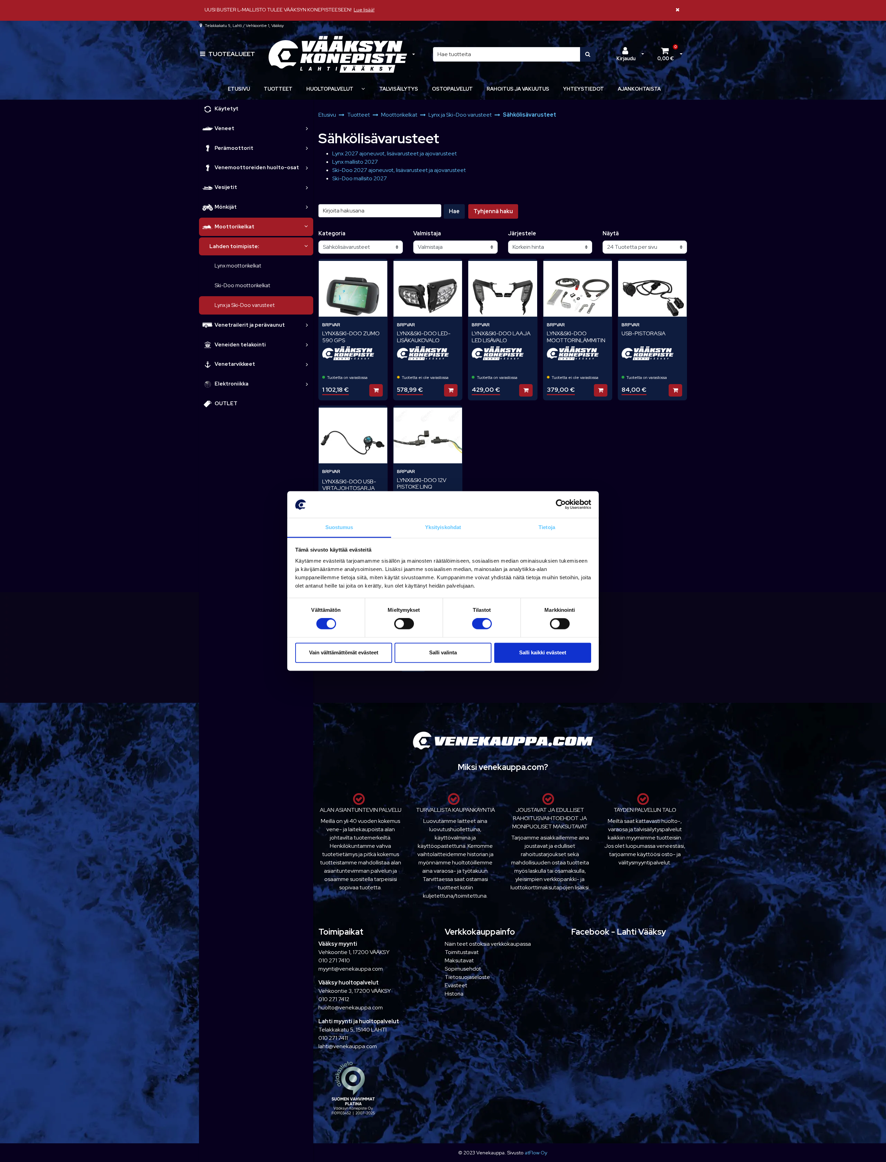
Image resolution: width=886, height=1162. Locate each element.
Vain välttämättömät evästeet (343, 652)
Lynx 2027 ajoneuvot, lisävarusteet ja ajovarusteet (394, 153)
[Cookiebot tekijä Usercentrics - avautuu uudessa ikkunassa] (561, 504)
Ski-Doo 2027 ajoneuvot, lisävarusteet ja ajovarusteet (399, 170)
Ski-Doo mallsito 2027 (359, 178)
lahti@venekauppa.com (347, 1046)
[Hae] (588, 54)
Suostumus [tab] (339, 527)
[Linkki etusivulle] (338, 54)
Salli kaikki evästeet (542, 652)
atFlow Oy (536, 1152)
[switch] (404, 623)
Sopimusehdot (463, 968)
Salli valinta (443, 652)
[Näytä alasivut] (363, 88)
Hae (454, 211)
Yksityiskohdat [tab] (443, 527)
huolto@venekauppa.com (350, 1007)
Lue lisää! (364, 9)
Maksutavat (459, 960)
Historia (454, 993)
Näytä (611, 233)
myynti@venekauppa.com (350, 968)
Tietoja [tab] (547, 527)
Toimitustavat (462, 952)
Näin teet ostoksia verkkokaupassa (488, 943)
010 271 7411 (333, 1038)
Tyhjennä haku (493, 211)
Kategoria (331, 233)
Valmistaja (427, 233)
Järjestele (522, 233)
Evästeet (456, 985)
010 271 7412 (333, 999)
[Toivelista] (378, 268)
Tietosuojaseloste (467, 977)
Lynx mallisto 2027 (355, 161)
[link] (307, 128)
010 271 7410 (334, 960)
